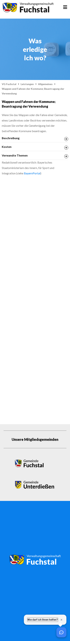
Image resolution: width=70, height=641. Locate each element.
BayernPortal (32, 173)
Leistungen (27, 84)
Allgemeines (45, 84)
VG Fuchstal (9, 84)
